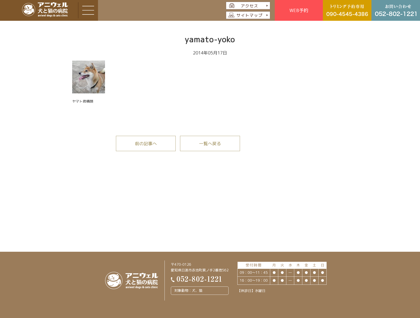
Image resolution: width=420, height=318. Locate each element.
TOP (397, 293)
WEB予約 (298, 10)
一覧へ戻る (210, 143)
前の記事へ (146, 143)
